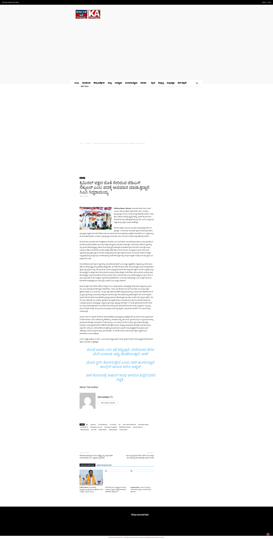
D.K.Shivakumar (102, 424)
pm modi (93, 429)
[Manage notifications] (268, 534)
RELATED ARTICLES (87, 465)
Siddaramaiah (113, 429)
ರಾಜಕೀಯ (88, 143)
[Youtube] (255, 2)
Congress (93, 424)
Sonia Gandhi (123, 429)
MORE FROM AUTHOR (104, 465)
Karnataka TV (118, 537)
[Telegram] (101, 201)
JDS (120, 424)
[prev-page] (81, 496)
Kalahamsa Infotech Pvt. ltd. (155, 537)
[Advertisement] (117, 161)
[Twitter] (250, 2)
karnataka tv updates (111, 427)
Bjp (87, 424)
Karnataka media (143, 424)
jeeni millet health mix (129, 424)
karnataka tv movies (96, 427)
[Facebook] (241, 2)
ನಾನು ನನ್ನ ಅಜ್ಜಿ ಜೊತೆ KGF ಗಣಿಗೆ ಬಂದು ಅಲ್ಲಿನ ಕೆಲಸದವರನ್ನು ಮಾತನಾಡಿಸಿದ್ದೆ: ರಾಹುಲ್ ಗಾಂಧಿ (140, 457)
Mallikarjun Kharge (125, 427)
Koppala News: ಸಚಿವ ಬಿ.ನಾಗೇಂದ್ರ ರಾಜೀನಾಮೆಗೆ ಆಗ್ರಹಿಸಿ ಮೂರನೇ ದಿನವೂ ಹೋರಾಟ (141, 489)
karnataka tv (84, 427)
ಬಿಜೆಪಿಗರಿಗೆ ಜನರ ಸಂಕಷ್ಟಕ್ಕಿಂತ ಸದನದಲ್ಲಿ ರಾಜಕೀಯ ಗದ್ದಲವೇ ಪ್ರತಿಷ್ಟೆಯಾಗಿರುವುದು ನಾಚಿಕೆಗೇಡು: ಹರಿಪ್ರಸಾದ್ (115, 489)
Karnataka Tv (105, 397)
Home (81, 143)
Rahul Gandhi (103, 429)
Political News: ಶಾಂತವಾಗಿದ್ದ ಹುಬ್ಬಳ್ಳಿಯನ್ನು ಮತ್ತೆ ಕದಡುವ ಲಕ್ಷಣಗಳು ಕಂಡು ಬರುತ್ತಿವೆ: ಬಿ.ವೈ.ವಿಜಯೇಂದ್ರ (91, 489)
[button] (197, 83)
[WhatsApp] (82, 201)
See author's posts (108, 403)
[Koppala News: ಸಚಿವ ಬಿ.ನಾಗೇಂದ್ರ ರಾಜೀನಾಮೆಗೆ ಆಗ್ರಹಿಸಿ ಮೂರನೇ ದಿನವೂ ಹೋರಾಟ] (142, 478)
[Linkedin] (96, 201)
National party (85, 429)
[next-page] (84, 496)
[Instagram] (246, 2)
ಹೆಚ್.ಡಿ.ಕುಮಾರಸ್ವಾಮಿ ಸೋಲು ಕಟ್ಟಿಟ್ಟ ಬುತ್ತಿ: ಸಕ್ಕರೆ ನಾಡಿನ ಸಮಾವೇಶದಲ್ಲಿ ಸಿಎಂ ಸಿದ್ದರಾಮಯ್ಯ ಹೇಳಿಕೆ (96, 457)
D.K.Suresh (113, 424)
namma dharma (137, 427)
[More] (106, 201)
